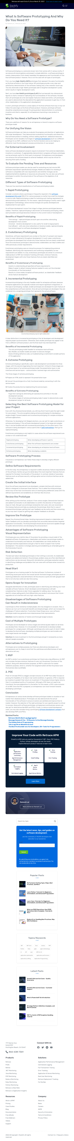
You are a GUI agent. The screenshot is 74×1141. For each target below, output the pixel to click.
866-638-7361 (16, 1052)
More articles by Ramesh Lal (32, 807)
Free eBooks (10, 1115)
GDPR (40, 1109)
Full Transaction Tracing (46, 1068)
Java (36, 945)
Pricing (8, 1103)
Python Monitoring (12, 1085)
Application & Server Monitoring (49, 1073)
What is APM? (10, 1100)
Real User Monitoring (45, 1076)
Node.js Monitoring (12, 1079)
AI (21, 952)
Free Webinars (10, 1118)
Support (8, 1124)
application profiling (26, 958)
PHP (50, 945)
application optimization (27, 955)
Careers (40, 1106)
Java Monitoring (11, 1073)
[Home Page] (12, 5)
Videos (8, 1121)
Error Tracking (43, 1070)
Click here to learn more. (54, 1)
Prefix (7, 1065)
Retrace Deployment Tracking (48, 1079)
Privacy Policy (43, 1118)
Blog (7, 1109)
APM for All (39, 952)
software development (43, 139)
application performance (43, 955)
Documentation (11, 1112)
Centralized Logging (45, 1065)
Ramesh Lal (24, 802)
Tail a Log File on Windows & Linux (20, 724)
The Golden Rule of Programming (20, 722)
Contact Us (52, 1135)
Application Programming (41, 958)
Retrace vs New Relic (13, 1088)
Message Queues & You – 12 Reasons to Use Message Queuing (31, 720)
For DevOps (42, 1082)
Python (22, 948)
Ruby (29, 948)
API (26, 952)
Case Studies (10, 1106)
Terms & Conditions (44, 1115)
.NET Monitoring (11, 1070)
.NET (22, 945)
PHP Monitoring (11, 1076)
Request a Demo (62, 1135)
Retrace (8, 1062)
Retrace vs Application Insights (16, 1091)
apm (31, 952)
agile (35, 948)
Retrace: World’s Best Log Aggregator (22, 718)
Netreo (8, 1068)
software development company (50, 709)
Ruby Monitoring (11, 1082)
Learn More (35, 781)
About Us (41, 1100)
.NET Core (28, 945)
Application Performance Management (51, 1062)
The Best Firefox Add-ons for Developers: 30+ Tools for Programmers (34, 727)
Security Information (45, 1112)
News (40, 1103)
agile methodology (47, 427)
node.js (43, 945)
